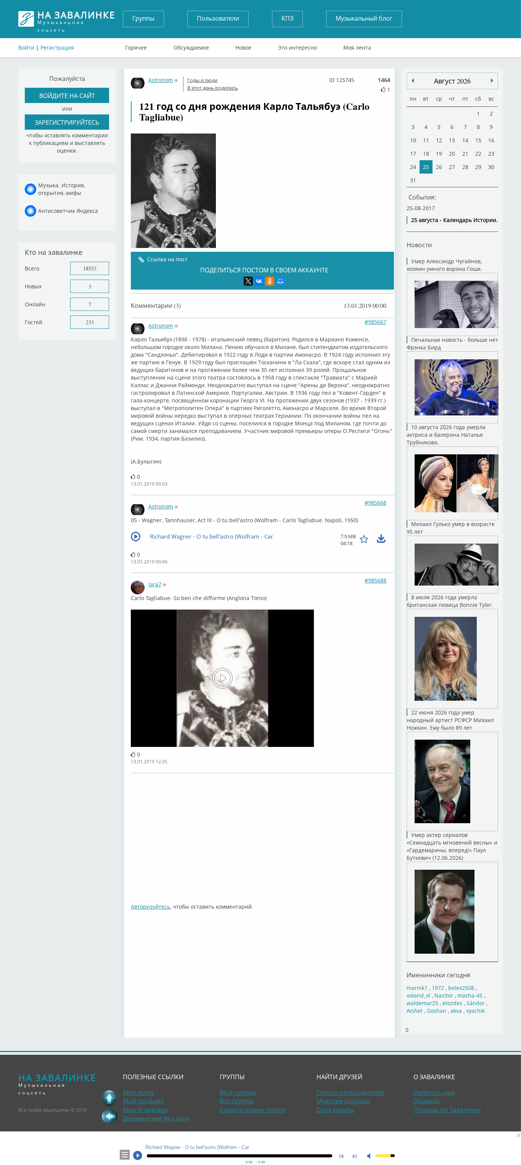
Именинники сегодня (438, 975)
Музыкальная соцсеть (76, 19)
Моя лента (357, 46)
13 (452, 140)
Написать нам (434, 1092)
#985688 (375, 580)
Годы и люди (202, 80)
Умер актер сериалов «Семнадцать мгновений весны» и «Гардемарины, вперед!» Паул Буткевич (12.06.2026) (452, 846)
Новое (243, 46)
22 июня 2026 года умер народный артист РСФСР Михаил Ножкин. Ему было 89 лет (450, 720)
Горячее (136, 46)
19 (439, 153)
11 (426, 140)
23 (491, 153)
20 (452, 153)
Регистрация (57, 47)
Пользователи (218, 18)
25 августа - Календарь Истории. (454, 220)
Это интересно (297, 46)
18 (426, 153)
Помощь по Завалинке (447, 1109)
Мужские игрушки (343, 1101)
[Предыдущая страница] (109, 1116)
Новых (33, 286)
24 (413, 167)
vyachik (475, 1010)
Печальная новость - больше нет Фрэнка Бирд (452, 343)
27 (452, 167)
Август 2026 (452, 80)
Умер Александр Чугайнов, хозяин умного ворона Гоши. (444, 264)
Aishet (415, 1010)
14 (465, 140)
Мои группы (238, 1092)
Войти (26, 47)
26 (439, 167)
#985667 (375, 321)
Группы (143, 18)
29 (478, 167)
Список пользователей (350, 1092)
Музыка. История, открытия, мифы (61, 189)
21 (465, 153)
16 (491, 140)
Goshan (436, 1010)
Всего (32, 268)
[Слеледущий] (413, 80)
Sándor (475, 1003)
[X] (248, 281)
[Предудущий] (492, 80)
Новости (419, 245)
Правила (426, 1101)
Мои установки (145, 1109)
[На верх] (109, 1098)
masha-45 (469, 995)
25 (426, 167)
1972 (438, 987)
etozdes (452, 1003)
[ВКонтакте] (259, 281)
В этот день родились (212, 87)
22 (478, 153)
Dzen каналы (335, 1109)
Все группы (236, 1101)
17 (413, 153)
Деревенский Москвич (156, 1118)
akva (456, 1010)
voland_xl (418, 995)
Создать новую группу (253, 1109)
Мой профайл (143, 1101)
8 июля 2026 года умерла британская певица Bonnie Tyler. (450, 601)
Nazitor (443, 995)
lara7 (154, 584)
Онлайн (35, 304)
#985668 (375, 502)
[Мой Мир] (280, 281)
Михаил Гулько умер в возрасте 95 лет (451, 527)
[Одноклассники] (269, 281)
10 (413, 140)
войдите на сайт (67, 96)
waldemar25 (422, 1003)
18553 (89, 268)
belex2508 (461, 987)
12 (439, 140)
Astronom (160, 80)
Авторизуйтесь (150, 906)
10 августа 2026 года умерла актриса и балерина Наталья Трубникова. (446, 434)
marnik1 (417, 987)
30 (491, 167)
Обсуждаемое (191, 46)
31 (413, 180)
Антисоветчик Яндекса (68, 210)
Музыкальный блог (364, 18)
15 (478, 140)
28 (465, 167)
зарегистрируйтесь (67, 122)
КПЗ (287, 18)
